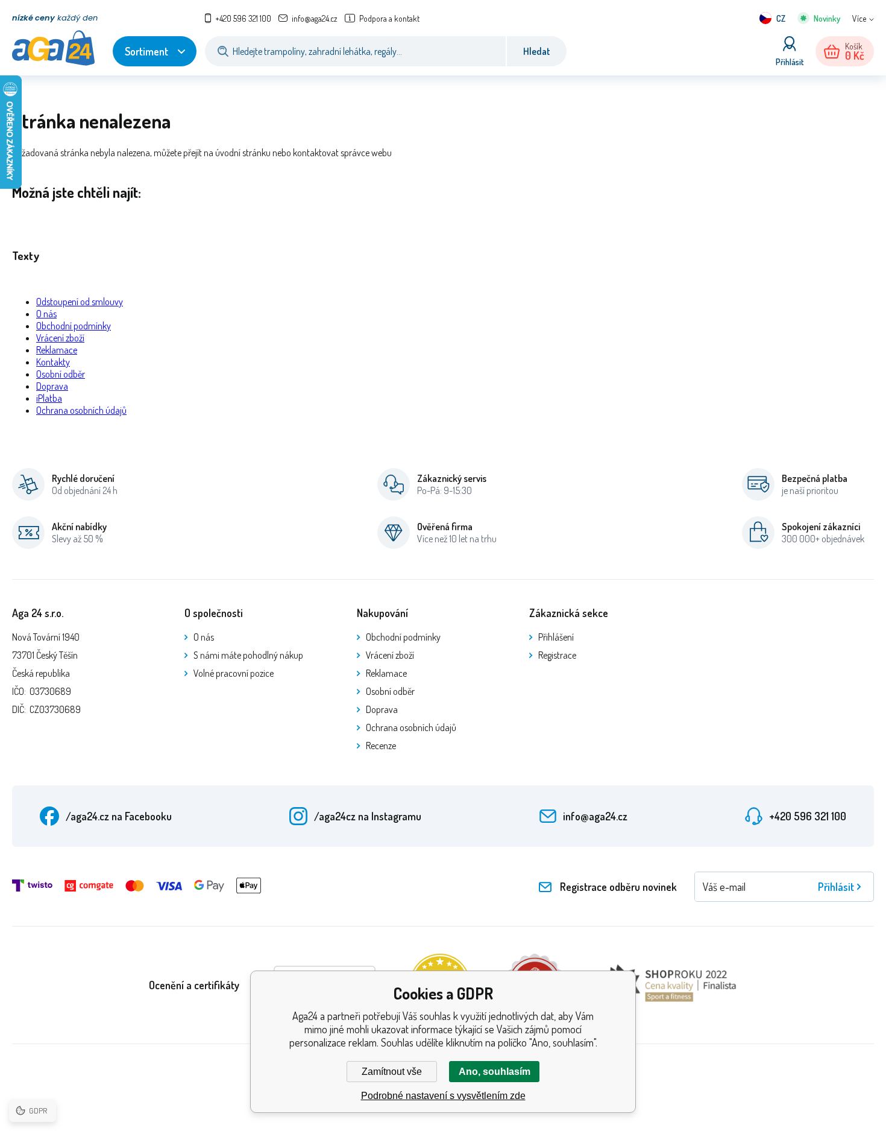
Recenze (381, 746)
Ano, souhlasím (494, 1071)
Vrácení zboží (60, 338)
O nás (46, 314)
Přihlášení (556, 637)
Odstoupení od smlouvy (79, 302)
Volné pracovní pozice (233, 673)
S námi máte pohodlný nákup (248, 655)
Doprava (52, 386)
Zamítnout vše (392, 1071)
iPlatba (49, 398)
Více (859, 18)
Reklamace (56, 350)
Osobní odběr (60, 374)
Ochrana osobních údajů (81, 410)
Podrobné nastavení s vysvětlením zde (443, 1096)
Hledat (536, 51)
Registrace (557, 655)
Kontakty (53, 362)
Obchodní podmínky (73, 326)
